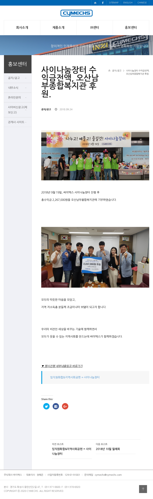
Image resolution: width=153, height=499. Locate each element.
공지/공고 (14, 78)
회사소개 (22, 27)
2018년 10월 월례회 (108, 446)
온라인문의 (14, 97)
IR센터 (94, 27)
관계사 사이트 (16, 122)
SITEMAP (113, 3)
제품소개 (58, 27)
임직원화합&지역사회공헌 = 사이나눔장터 (75, 377)
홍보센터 (131, 27)
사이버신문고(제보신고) (17, 110)
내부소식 (13, 87)
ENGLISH (127, 3)
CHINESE (142, 3)
